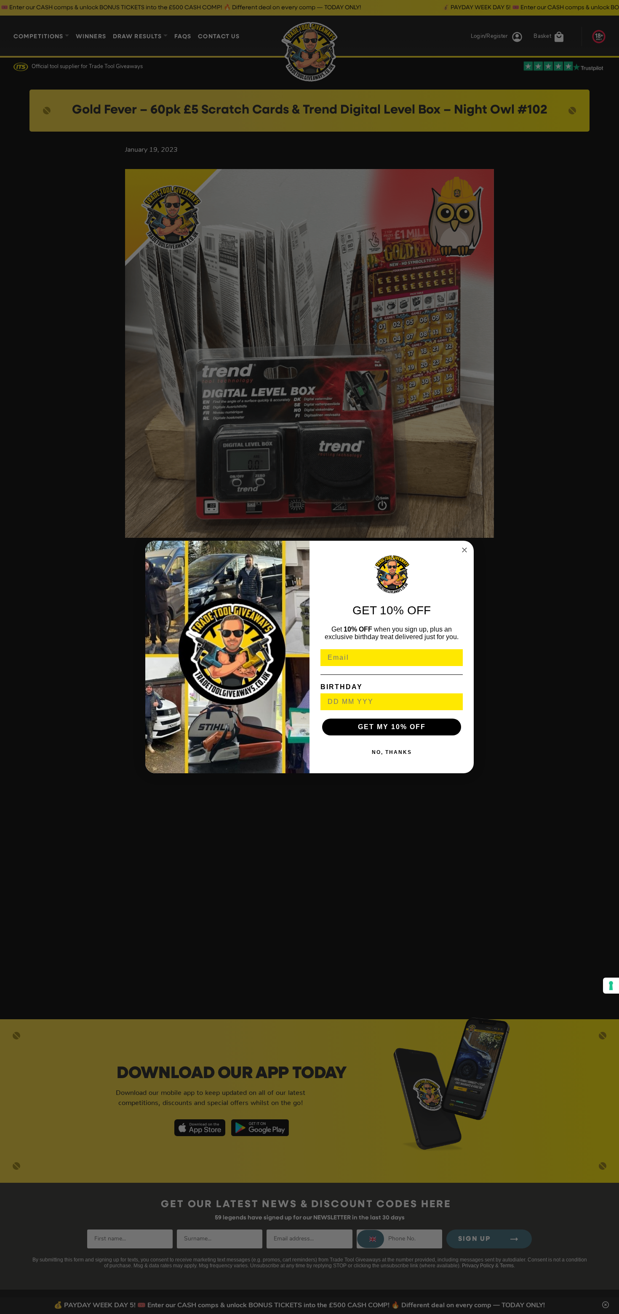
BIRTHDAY (341, 686)
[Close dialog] (464, 550)
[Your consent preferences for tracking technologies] (611, 986)
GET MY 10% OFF (392, 726)
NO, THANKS (392, 752)
